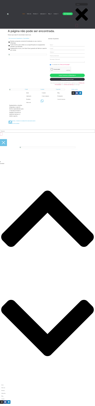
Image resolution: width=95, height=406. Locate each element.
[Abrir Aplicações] (45, 14)
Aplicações (28, 96)
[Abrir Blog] (51, 14)
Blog (58, 92)
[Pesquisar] (77, 25)
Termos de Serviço (69, 84)
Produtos (28, 99)
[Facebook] (77, 93)
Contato (44, 92)
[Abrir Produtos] (37, 14)
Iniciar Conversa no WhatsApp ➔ (67, 75)
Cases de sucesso (61, 99)
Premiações (60, 96)
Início (27, 92)
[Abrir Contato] (57, 14)
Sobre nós (28, 102)
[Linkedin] (80, 93)
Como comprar (45, 96)
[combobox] (82, 4)
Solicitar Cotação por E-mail (67, 79)
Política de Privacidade (64, 64)
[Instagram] (73, 93)
